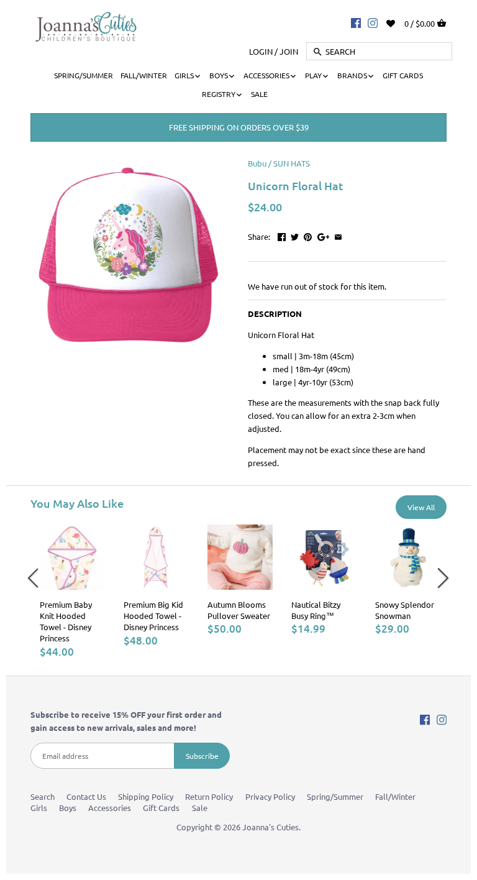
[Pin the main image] (308, 235)
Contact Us (86, 796)
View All (421, 507)
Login (261, 51)
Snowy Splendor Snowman (404, 610)
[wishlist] (399, 22)
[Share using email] (338, 235)
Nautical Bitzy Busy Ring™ (315, 610)
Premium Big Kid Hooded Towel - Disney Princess (153, 615)
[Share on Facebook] (282, 235)
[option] (72, 591)
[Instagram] (373, 22)
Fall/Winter (395, 796)
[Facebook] (356, 22)
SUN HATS (291, 163)
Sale (199, 807)
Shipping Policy (145, 796)
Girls (38, 807)
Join (288, 51)
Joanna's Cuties (270, 827)
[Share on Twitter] (295, 235)
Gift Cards (161, 807)
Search (42, 796)
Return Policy (209, 796)
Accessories (109, 807)
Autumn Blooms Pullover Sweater (238, 610)
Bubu (257, 163)
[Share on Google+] (323, 235)
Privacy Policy (270, 796)
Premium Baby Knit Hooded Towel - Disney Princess (66, 621)
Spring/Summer (335, 796)
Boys (67, 807)
